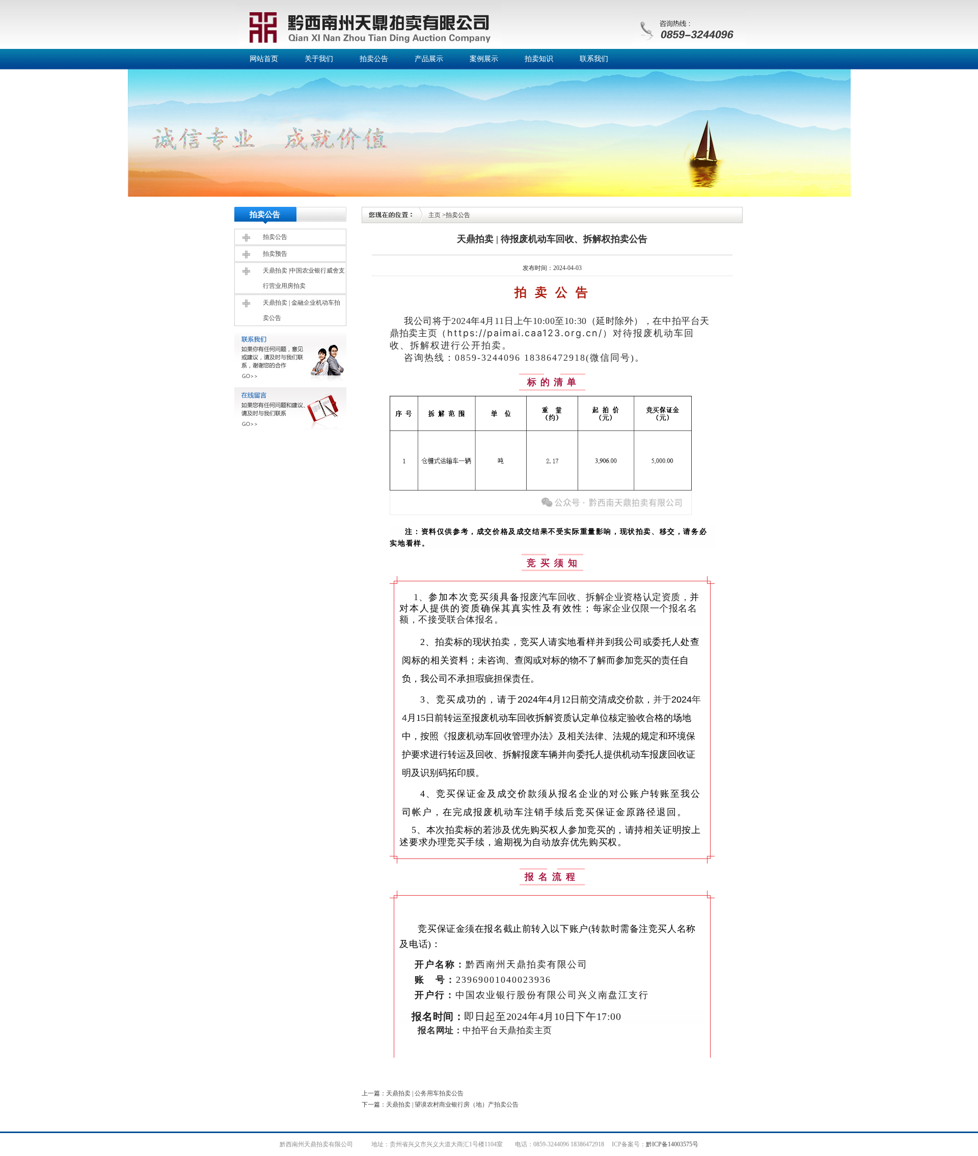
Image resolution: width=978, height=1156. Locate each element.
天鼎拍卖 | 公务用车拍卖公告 (425, 1093)
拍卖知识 (539, 59)
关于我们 (319, 59)
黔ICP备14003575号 (672, 1144)
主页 (434, 215)
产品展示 (429, 59)
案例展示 (484, 59)
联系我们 (594, 59)
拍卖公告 (374, 59)
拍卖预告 (275, 253)
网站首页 (264, 59)
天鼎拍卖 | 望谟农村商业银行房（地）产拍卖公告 (452, 1104)
